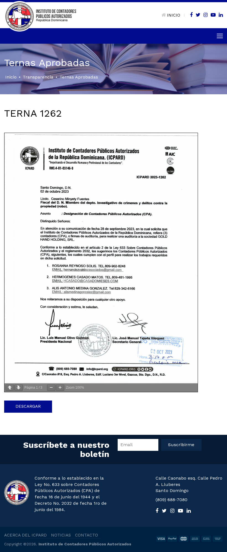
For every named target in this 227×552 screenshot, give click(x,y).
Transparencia (38, 77)
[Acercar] (60, 387)
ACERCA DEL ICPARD (25, 535)
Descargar (28, 406)
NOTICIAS (61, 535)
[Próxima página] (18, 387)
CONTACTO (86, 535)
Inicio (11, 77)
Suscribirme (181, 444)
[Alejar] (51, 387)
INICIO (173, 15)
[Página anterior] (10, 387)
